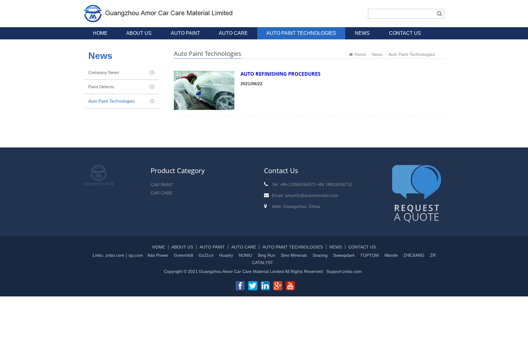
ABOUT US (139, 33)
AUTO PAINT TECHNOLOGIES (301, 33)
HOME (100, 33)
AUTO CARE (233, 33)
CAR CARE (161, 192)
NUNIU (245, 255)
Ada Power (157, 255)
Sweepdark (344, 255)
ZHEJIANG (413, 255)
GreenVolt (183, 255)
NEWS (362, 33)
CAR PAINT (162, 184)
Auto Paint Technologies (111, 101)
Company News (103, 72)
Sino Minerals (294, 255)
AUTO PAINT (185, 33)
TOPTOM (369, 255)
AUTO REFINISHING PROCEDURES (280, 74)
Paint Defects (101, 86)
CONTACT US (405, 33)
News (377, 54)
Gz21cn (206, 255)
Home (360, 54)
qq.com (136, 255)
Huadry (226, 255)
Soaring (320, 255)
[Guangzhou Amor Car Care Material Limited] (159, 19)
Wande (391, 255)
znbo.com (114, 255)
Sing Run (266, 255)
